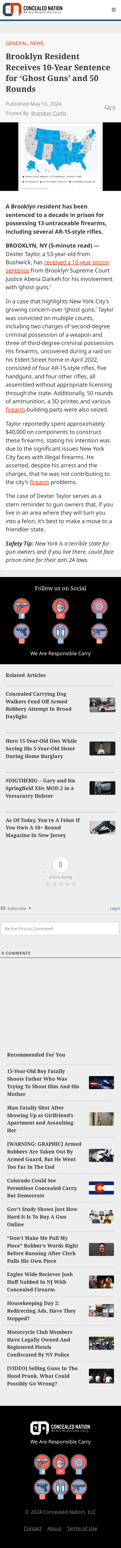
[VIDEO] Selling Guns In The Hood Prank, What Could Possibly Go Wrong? (42, 1376)
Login (114, 908)
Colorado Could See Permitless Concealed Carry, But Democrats (42, 1188)
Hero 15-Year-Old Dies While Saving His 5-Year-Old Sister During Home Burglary (41, 748)
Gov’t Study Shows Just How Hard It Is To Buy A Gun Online (42, 1217)
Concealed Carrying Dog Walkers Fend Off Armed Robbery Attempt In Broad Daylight (38, 705)
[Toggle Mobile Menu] (113, 9)
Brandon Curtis (48, 113)
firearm (15, 409)
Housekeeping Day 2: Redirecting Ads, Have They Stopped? (41, 1311)
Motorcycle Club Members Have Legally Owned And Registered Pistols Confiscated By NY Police (40, 1343)
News (37, 43)
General (16, 43)
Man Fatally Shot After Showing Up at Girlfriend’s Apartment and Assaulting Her (40, 1119)
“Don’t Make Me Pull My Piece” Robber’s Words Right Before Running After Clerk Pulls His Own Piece (42, 1249)
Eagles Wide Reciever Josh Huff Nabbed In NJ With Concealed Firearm (40, 1282)
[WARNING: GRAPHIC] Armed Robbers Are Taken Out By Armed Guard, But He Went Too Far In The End (44, 1155)
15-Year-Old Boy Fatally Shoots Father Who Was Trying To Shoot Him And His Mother (43, 1082)
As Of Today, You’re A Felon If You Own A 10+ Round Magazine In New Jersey (43, 828)
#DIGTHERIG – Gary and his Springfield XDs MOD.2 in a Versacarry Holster (40, 788)
